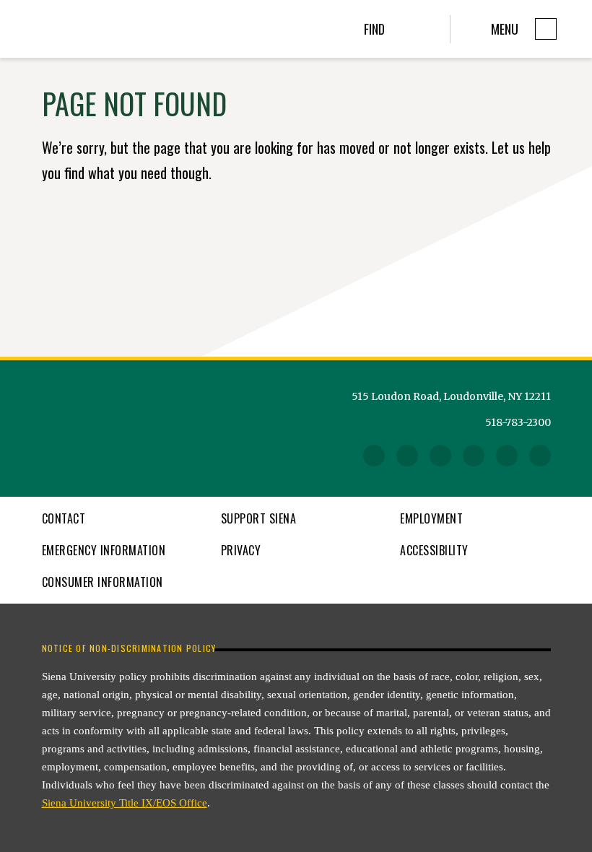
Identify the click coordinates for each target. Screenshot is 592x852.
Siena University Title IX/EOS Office (124, 803)
